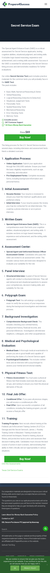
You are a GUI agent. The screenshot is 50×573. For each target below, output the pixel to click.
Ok (15, 568)
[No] (47, 564)
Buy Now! (25, 137)
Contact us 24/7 (8, 518)
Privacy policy (30, 568)
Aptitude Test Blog (8, 545)
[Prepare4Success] (17, 4)
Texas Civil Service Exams (12, 470)
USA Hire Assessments (11, 464)
